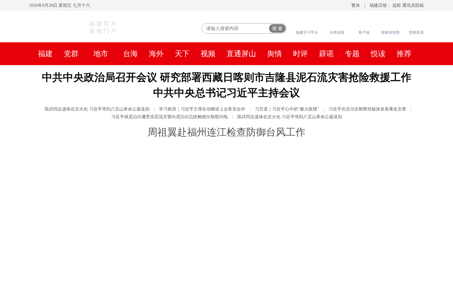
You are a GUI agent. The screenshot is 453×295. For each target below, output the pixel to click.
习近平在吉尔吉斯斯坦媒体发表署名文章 (367, 109)
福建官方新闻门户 (103, 27)
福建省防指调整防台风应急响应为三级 (341, 168)
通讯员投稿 (413, 5)
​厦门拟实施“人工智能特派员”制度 (335, 217)
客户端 (363, 32)
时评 (300, 54)
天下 (182, 54)
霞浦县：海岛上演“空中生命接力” (154, 281)
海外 (156, 54)
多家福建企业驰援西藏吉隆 (326, 281)
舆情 (274, 54)
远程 (396, 5)
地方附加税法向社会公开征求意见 (335, 205)
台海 (130, 54)
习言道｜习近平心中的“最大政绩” (287, 109)
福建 (45, 54)
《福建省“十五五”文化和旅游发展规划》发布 (350, 180)
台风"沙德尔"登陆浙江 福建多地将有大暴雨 (347, 256)
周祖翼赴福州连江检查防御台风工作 (226, 132)
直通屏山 (241, 54)
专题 (352, 54)
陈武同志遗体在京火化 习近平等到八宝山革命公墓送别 (97, 109)
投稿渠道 (416, 32)
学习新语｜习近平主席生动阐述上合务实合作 (202, 109)
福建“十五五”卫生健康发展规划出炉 (338, 193)
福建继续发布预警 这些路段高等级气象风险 (348, 244)
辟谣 (326, 54)
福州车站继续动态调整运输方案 (332, 268)
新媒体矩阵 (390, 32)
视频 (208, 54)
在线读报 (337, 32)
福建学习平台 (307, 32)
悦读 (378, 54)
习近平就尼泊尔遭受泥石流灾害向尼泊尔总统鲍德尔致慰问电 (169, 116)
